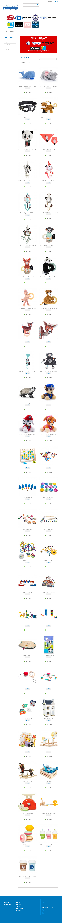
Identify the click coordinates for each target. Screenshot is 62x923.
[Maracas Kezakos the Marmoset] (48, 234)
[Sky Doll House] (48, 707)
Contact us (50, 913)
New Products (10, 17)
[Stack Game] (48, 518)
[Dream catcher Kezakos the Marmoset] (27, 201)
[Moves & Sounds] (48, 486)
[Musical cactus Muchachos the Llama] (27, 169)
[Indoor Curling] (27, 518)
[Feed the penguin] (48, 644)
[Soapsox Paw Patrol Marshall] (27, 423)
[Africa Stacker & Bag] (27, 739)
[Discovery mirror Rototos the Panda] (27, 138)
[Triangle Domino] (48, 455)
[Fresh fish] (48, 770)
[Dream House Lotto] (48, 581)
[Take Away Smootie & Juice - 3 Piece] (48, 833)
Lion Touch (7, 47)
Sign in (56, 1)
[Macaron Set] (27, 833)
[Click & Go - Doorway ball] (27, 676)
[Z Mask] (27, 106)
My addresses (18, 906)
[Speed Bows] (27, 549)
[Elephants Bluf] (48, 676)
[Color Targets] (27, 581)
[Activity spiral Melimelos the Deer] (48, 329)
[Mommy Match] (27, 486)
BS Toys (7, 54)
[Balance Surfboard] (27, 644)
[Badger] (27, 392)
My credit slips (18, 904)
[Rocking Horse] (27, 770)
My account (18, 900)
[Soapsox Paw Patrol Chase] (48, 392)
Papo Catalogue (19, 24)
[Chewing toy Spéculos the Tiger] (48, 297)
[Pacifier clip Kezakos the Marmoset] (27, 360)
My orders (17, 902)
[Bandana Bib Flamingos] (48, 138)
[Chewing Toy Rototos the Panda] (48, 266)
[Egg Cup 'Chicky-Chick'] (48, 802)
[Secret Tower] (48, 613)
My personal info (19, 908)
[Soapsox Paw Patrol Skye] (48, 423)
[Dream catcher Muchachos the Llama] (48, 201)
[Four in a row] (27, 455)
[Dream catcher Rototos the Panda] (27, 234)
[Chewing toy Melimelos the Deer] (27, 329)
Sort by (38, 59)
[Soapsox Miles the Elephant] (48, 75)
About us (6, 902)
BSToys (10, 24)
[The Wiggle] (27, 707)
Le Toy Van (27, 17)
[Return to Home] (6, 32)
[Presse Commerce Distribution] (11, 7)
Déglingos (52, 17)
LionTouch (35, 17)
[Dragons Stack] (27, 613)
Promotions (27, 24)
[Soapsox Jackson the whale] (27, 75)
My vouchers (18, 910)
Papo (19, 17)
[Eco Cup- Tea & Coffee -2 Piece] (27, 865)
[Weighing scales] (27, 802)
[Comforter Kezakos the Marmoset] (48, 360)
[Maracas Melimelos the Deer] (27, 266)
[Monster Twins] (48, 549)
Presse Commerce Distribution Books (35, 24)
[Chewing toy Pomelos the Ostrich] (27, 297)
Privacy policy (7, 904)
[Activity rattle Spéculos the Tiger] (48, 106)
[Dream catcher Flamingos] (48, 169)
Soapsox (44, 17)
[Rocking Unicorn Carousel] (48, 739)
